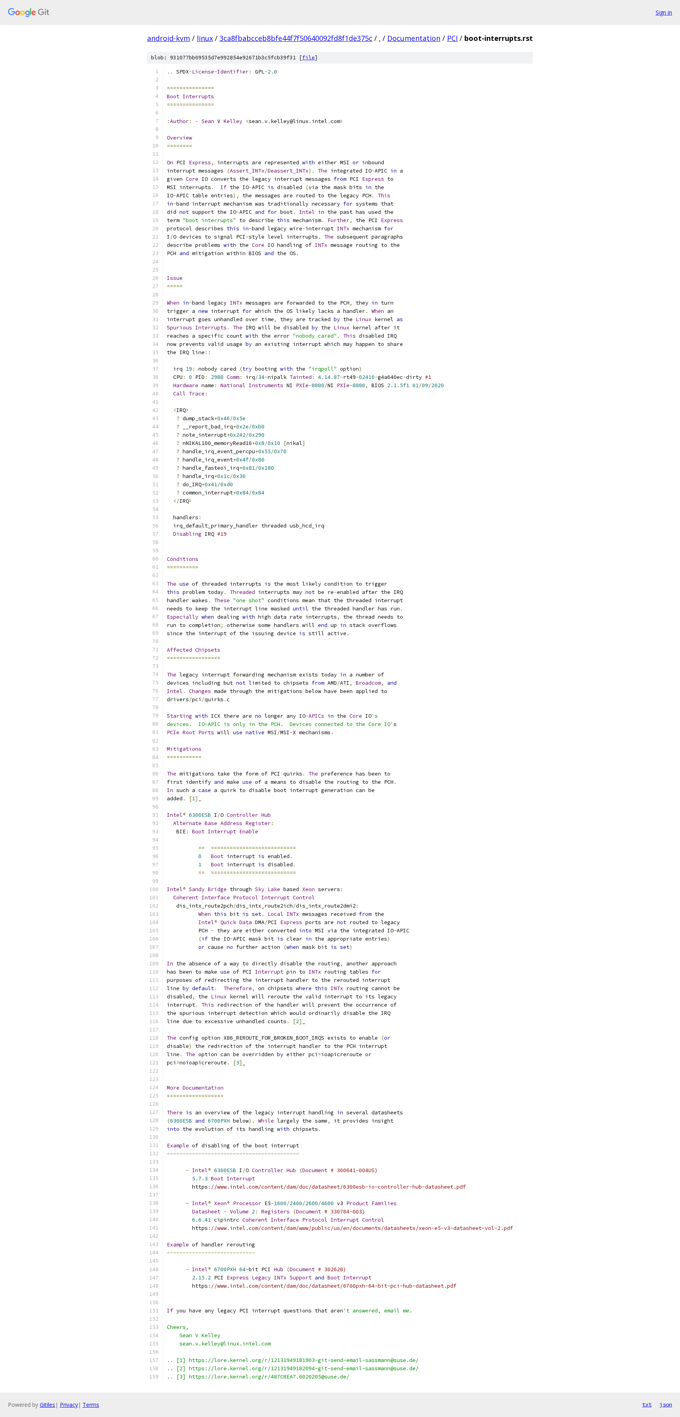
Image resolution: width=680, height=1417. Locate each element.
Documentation (413, 38)
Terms (91, 1404)
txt (647, 1404)
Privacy (69, 1404)
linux (205, 38)
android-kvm (168, 38)
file (308, 57)
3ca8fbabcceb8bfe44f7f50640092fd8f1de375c (296, 38)
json (666, 1404)
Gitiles (47, 1404)
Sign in (664, 12)
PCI (452, 38)
